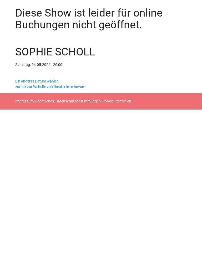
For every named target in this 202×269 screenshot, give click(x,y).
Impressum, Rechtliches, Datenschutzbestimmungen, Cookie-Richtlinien (73, 101)
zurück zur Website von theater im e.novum (50, 87)
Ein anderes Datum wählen (37, 81)
